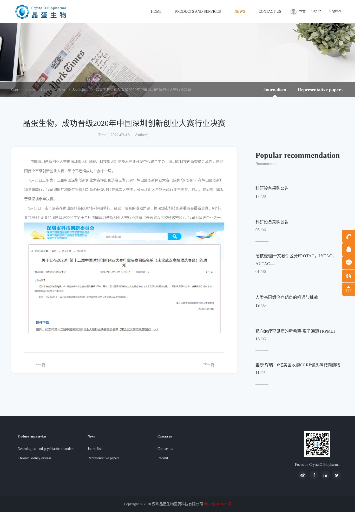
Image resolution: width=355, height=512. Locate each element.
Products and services (198, 12)
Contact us (270, 12)
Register (335, 11)
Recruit (162, 458)
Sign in (316, 11)
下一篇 (208, 365)
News (239, 12)
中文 (302, 12)
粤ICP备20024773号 (217, 504)
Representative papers (320, 89)
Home (156, 12)
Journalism (80, 89)
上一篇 (39, 365)
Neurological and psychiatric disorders (46, 449)
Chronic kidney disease (34, 458)
